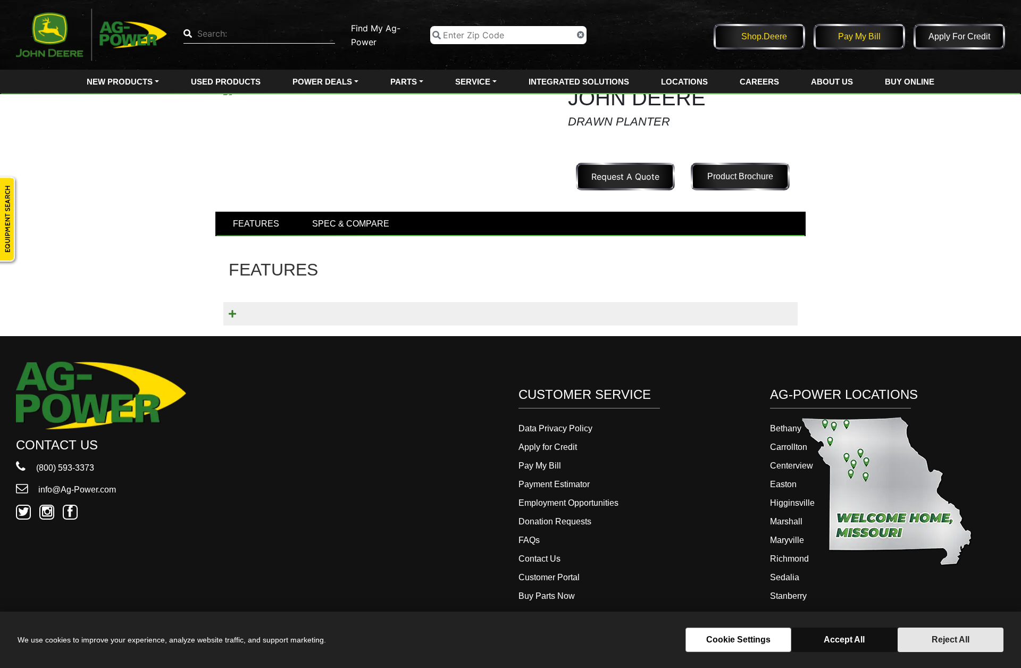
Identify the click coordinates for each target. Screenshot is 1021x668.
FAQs (529, 540)
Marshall (786, 521)
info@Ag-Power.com (76, 489)
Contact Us (539, 558)
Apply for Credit (959, 36)
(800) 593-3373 (64, 467)
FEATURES (256, 223)
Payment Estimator (554, 484)
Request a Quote (625, 176)
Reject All (950, 639)
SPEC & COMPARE (350, 223)
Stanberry (788, 595)
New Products (120, 81)
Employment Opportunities (568, 502)
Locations (684, 81)
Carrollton (788, 447)
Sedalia (784, 577)
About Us (832, 81)
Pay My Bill (859, 36)
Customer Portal (549, 577)
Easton (783, 484)
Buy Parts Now (546, 595)
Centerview (791, 465)
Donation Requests (554, 521)
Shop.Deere (764, 36)
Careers (759, 81)
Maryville (787, 540)
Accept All (844, 639)
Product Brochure (740, 176)
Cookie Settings (738, 639)
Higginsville (792, 502)
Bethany (785, 428)
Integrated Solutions (579, 81)
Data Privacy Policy (555, 428)
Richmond (789, 558)
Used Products (226, 81)
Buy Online (909, 81)
